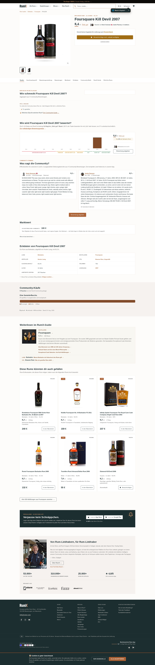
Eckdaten (75, 80)
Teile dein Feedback (124, 610)
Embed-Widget (102, 619)
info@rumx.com (25, 615)
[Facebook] (21, 619)
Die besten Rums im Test (64, 612)
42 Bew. (70, 479)
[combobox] (94, 6)
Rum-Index (81, 626)
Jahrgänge (81, 624)
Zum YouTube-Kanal (57, 566)
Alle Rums (60, 607)
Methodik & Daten (103, 612)
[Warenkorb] (133, 6)
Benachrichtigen (127, 487)
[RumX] (23, 6)
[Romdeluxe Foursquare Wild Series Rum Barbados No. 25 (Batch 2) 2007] (38, 394)
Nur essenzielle (99, 659)
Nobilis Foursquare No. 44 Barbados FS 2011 (76, 412)
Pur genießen (25, 109)
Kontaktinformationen (124, 612)
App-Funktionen (102, 615)
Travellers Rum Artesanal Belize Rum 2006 (75, 471)
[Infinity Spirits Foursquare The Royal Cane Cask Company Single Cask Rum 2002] (116, 394)
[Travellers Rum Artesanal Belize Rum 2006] (77, 453)
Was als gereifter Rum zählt (44, 360)
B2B (99, 617)
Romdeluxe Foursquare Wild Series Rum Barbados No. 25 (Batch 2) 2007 (36, 413)
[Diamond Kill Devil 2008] (116, 453)
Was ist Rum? (81, 607)
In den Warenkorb (48, 429)
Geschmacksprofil (31, 80)
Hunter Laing (42, 259)
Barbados (41, 255)
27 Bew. (108, 420)
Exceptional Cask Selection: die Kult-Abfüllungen (54, 352)
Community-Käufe (86, 80)
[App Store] (129, 647)
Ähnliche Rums (108, 80)
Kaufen (22, 80)
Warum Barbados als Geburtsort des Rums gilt (49, 357)
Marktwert (67, 80)
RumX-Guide (97, 80)
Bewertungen (58, 80)
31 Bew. (70, 420)
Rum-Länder (81, 617)
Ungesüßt (107, 259)
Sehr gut (85, 25)
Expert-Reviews (82, 612)
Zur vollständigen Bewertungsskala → (33, 128)
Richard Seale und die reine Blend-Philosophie (53, 349)
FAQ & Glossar (82, 610)
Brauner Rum (80, 15)
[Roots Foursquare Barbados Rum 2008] (38, 453)
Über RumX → (57, 563)
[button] (45, 40)
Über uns (100, 607)
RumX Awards (61, 617)
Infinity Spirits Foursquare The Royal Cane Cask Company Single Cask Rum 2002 (116, 413)
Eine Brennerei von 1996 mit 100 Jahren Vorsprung (54, 347)
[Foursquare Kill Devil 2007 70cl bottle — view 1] (22, 70)
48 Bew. (108, 479)
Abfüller (80, 622)
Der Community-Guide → (51, 113)
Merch (59, 619)
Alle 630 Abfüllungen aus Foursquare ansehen (38, 499)
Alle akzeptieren (117, 659)
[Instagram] (25, 619)
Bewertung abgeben (123, 151)
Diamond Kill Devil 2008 (108, 471)
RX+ (99, 622)
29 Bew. (31, 420)
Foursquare (99, 255)
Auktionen (60, 615)
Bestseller (60, 610)
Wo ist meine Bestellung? (125, 607)
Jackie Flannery (89, 173)
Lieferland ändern (104, 41)
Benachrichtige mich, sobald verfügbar (106, 37)
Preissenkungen (82, 629)
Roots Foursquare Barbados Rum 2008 (35, 471)
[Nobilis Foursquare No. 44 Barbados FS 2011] (77, 394)
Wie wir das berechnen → (27, 236)
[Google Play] (133, 647)
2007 (96, 268)
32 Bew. (31, 479)
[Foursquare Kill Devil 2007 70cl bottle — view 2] (29, 70)
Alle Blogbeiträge (82, 615)
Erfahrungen (101, 610)
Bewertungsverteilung (45, 80)
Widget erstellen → (47, 277)
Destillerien (81, 619)
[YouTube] (29, 619)
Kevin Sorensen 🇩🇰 (31, 173)
